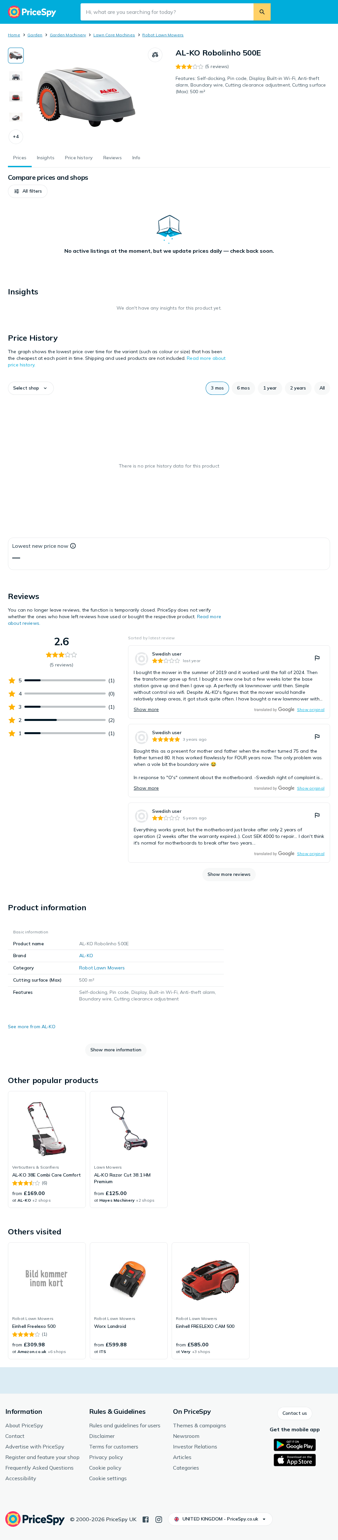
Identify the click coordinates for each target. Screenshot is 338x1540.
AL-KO (86, 955)
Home (14, 34)
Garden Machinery (68, 34)
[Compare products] (155, 55)
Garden (34, 34)
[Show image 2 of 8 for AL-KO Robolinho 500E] (16, 76)
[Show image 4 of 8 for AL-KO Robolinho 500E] (16, 117)
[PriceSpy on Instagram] (159, 1519)
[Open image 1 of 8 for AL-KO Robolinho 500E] (86, 97)
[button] (16, 137)
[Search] (262, 11)
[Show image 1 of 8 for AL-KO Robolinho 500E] (16, 55)
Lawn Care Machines (114, 34)
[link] (229, 682)
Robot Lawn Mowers (163, 34)
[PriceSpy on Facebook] (146, 1519)
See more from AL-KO (31, 1027)
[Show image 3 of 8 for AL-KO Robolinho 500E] (16, 96)
